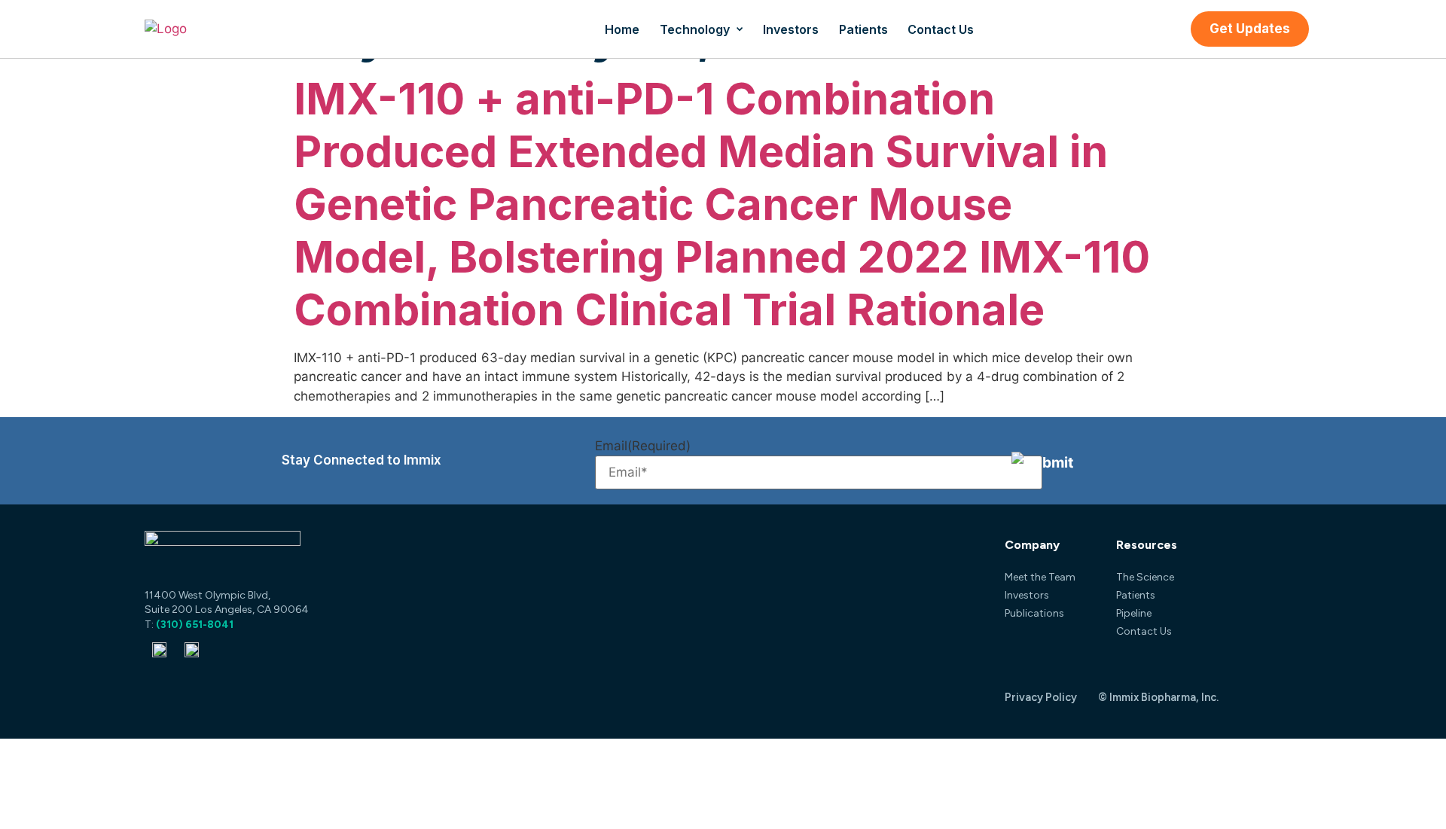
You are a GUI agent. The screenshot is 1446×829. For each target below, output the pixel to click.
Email (643, 446)
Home (622, 29)
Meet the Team (1040, 577)
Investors (791, 29)
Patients (863, 29)
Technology (695, 29)
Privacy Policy (1041, 697)
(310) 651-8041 (194, 624)
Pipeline (1134, 613)
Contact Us (941, 29)
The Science (1145, 577)
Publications (1034, 613)
